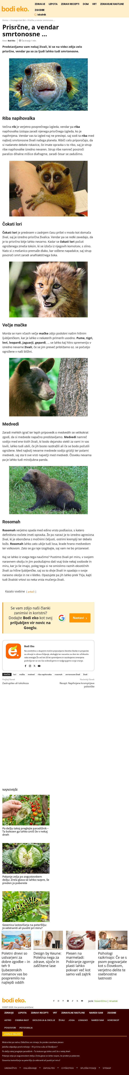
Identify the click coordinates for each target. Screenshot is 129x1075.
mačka (22, 674)
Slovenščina (100, 1001)
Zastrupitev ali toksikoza (15, 683)
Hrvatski (113, 1001)
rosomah (58, 674)
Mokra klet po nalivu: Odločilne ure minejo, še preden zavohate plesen (32, 1042)
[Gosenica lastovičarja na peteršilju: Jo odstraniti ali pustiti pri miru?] (26, 906)
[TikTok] (72, 1001)
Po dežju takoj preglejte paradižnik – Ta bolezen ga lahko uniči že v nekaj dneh (25, 831)
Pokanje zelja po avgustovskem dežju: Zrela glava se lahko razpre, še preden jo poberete (25, 880)
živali (85, 674)
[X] (34, 665)
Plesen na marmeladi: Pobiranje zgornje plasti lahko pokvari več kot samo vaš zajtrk (80, 963)
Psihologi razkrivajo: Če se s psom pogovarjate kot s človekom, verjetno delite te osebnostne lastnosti (112, 965)
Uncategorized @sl (17, 20)
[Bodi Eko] (13, 656)
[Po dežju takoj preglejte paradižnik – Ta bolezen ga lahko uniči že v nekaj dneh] (26, 810)
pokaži (31, 591)
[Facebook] (25, 665)
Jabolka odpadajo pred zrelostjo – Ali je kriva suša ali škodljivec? (29, 1046)
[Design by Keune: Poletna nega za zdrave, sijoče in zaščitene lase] (48, 940)
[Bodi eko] (15, 9)
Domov (5, 20)
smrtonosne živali (72, 674)
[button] (40, 14)
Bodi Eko (11, 40)
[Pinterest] (63, 1001)
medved (31, 674)
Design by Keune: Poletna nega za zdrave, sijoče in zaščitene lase (47, 959)
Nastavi (80, 618)
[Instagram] (30, 665)
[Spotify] (68, 1001)
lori (14, 674)
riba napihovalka (45, 674)
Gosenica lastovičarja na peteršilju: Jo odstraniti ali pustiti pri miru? (24, 926)
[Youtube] (39, 665)
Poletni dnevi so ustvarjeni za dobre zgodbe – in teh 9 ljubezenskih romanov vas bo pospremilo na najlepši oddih (16, 968)
